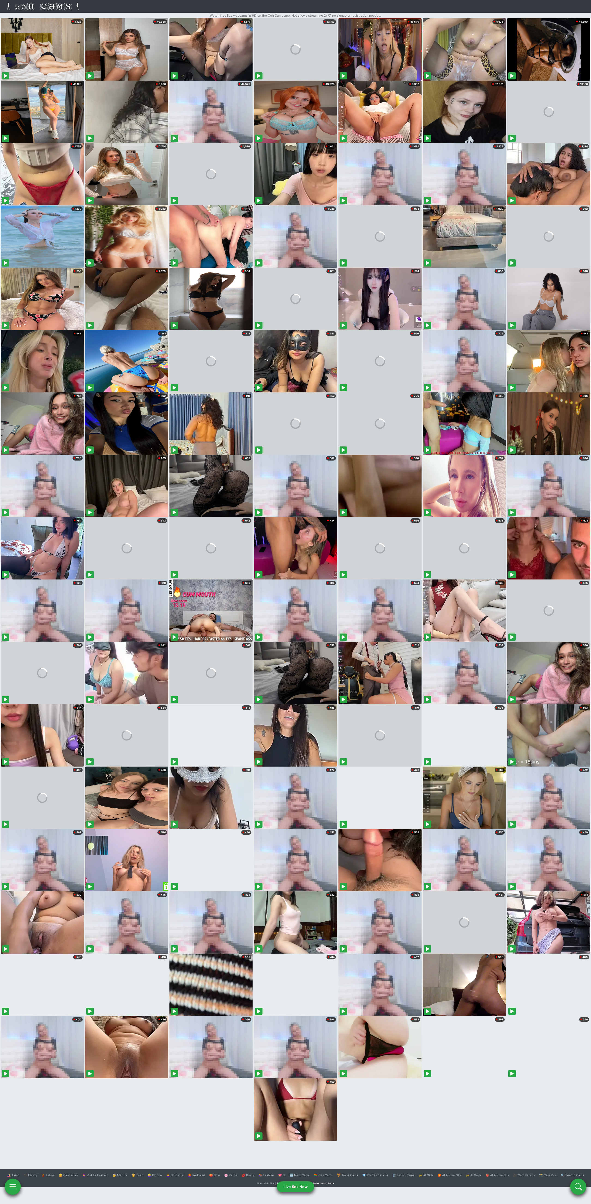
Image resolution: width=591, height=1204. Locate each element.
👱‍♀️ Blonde (155, 1175)
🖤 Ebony (30, 1175)
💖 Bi (281, 1175)
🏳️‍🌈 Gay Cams (323, 1175)
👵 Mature (119, 1175)
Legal (331, 1183)
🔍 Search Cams (572, 1175)
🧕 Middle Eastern (95, 1175)
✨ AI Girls (426, 1175)
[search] (578, 1187)
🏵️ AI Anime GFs (449, 1175)
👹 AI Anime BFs (497, 1175)
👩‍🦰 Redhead (196, 1175)
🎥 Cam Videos (524, 1175)
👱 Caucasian (68, 1175)
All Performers (317, 1183)
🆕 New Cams (299, 1175)
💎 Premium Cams (375, 1175)
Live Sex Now (295, 1186)
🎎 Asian (13, 1175)
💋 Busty (247, 1175)
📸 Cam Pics (548, 1175)
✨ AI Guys (473, 1175)
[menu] (13, 1187)
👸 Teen (137, 1175)
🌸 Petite (230, 1175)
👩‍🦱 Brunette (175, 1175)
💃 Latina (47, 1175)
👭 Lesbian (266, 1175)
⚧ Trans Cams (347, 1175)
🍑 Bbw (214, 1175)
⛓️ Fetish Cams (403, 1175)
